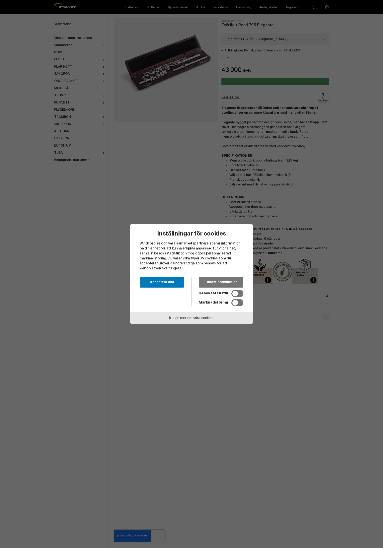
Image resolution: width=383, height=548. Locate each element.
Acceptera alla (162, 282)
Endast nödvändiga (221, 282)
